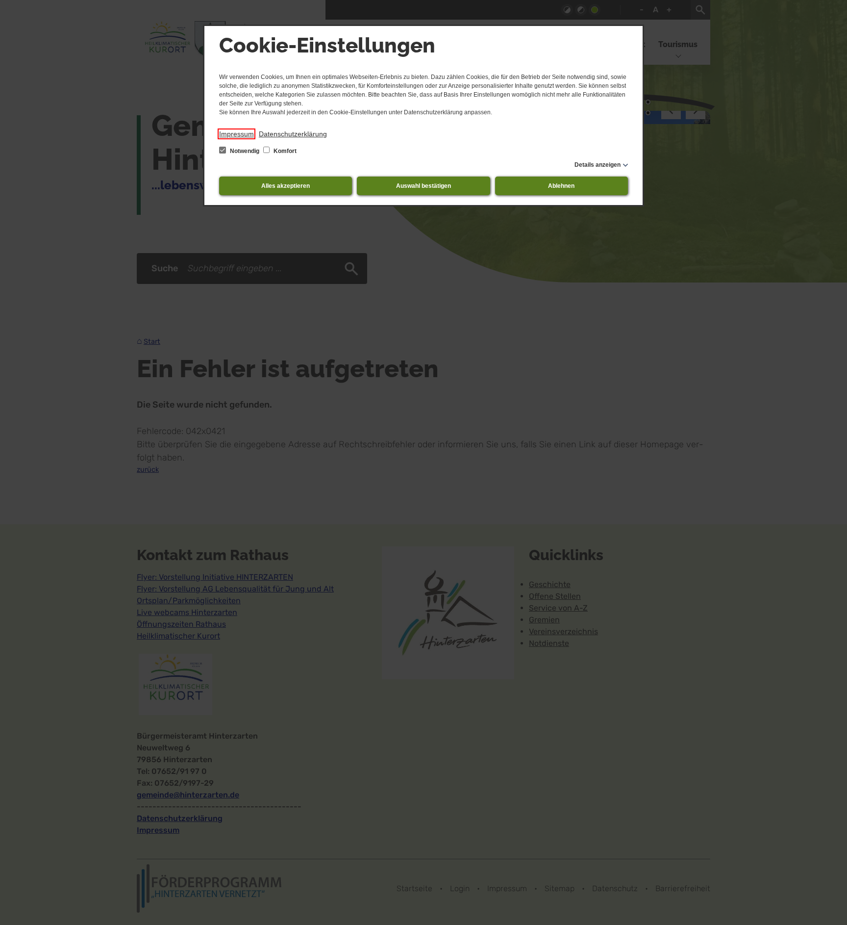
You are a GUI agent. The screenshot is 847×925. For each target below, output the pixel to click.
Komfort (284, 151)
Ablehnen (561, 185)
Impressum (236, 134)
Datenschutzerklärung (293, 134)
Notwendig (244, 151)
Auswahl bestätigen (423, 185)
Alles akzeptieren (285, 185)
